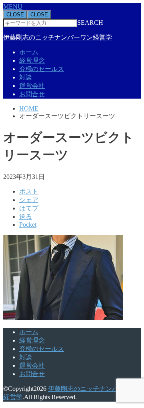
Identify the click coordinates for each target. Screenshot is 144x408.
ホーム (28, 52)
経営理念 (32, 60)
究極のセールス (41, 68)
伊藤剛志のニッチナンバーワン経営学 (57, 37)
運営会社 (32, 85)
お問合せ (32, 94)
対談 (25, 77)
